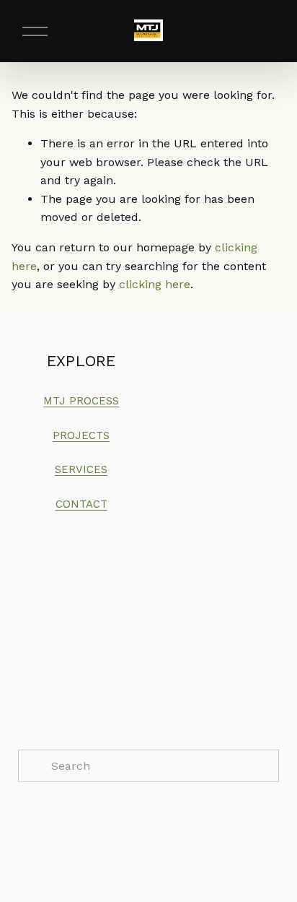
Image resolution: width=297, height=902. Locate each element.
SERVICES (81, 469)
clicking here (154, 284)
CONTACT (81, 504)
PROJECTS (81, 435)
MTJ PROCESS (81, 400)
